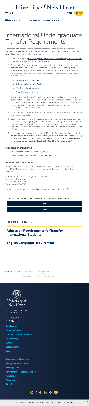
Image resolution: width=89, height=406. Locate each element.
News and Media (13, 330)
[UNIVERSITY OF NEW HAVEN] (44, 298)
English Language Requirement (30, 243)
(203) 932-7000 (12, 318)
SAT (58, 138)
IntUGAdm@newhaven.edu (17, 169)
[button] (9, 13)
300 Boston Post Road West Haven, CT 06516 (16, 312)
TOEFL (33, 138)
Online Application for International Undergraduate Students (55, 59)
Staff (44, 204)
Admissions (35, 21)
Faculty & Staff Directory (17, 359)
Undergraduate (51, 21)
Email (44, 209)
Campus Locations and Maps (19, 334)
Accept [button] (71, 402)
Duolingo (51, 138)
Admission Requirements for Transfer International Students (35, 232)
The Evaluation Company (27, 88)
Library (9, 343)
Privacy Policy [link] (59, 402)
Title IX (9, 384)
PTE (38, 138)
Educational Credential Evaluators (31, 84)
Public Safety (12, 339)
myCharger (11, 376)
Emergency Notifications (17, 363)
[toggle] (64, 13)
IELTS (43, 138)
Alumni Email (12, 380)
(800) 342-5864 (12, 321)
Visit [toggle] (69, 13)
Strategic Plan (12, 368)
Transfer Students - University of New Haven (38, 271)
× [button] (87, 401)
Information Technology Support (21, 372)
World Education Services (27, 80)
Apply (79, 13)
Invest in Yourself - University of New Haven (38, 276)
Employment (12, 347)
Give (8, 351)
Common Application (39, 61)
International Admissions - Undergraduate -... (39, 274)
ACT (64, 138)
